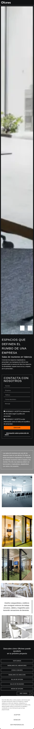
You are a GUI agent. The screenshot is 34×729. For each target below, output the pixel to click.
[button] (31, 2)
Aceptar (17, 715)
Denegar (17, 720)
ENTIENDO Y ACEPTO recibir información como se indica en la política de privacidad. (17, 422)
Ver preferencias (17, 724)
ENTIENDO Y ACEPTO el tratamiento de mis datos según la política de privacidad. (17, 414)
